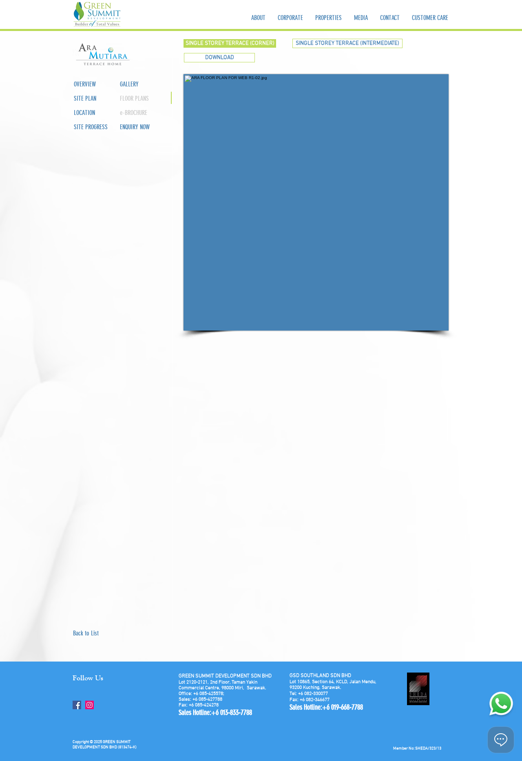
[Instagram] (89, 705)
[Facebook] (77, 705)
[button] (137, 99)
